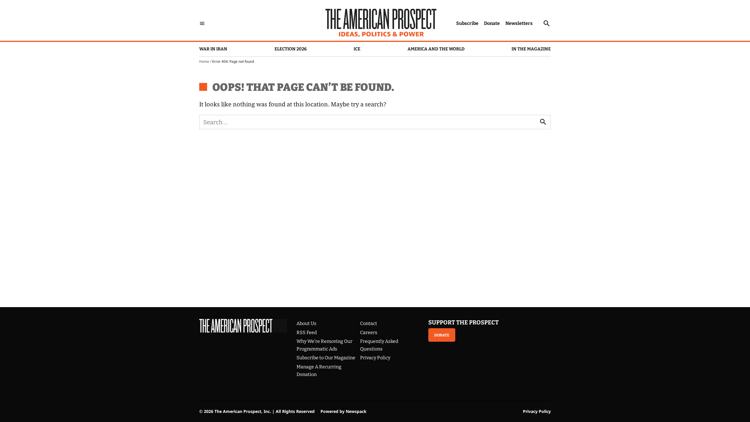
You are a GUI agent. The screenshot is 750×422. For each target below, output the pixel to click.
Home (204, 61)
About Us (306, 323)
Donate (492, 23)
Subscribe (467, 23)
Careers (368, 332)
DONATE (441, 335)
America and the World (436, 49)
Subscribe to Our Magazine (325, 357)
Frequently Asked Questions (379, 345)
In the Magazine (531, 49)
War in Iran (213, 49)
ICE (357, 49)
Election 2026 (291, 49)
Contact (368, 323)
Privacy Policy (375, 357)
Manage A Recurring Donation (318, 370)
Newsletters (519, 23)
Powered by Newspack (344, 411)
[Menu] (202, 23)
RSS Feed (306, 332)
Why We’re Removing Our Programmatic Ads (324, 345)
